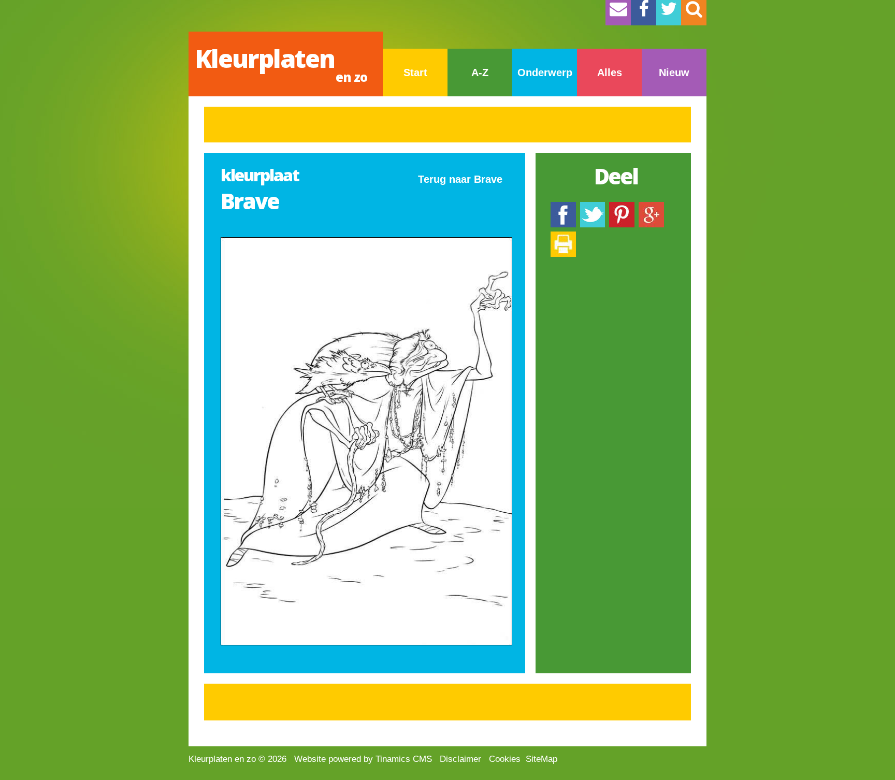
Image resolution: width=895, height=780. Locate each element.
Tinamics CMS (404, 759)
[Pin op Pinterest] (621, 207)
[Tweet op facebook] (592, 207)
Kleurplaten (281, 63)
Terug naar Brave (460, 179)
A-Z (479, 72)
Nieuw (674, 72)
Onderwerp (544, 72)
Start (415, 72)
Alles (609, 72)
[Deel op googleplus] (651, 207)
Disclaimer (460, 759)
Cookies (505, 759)
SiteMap (541, 759)
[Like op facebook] (563, 207)
